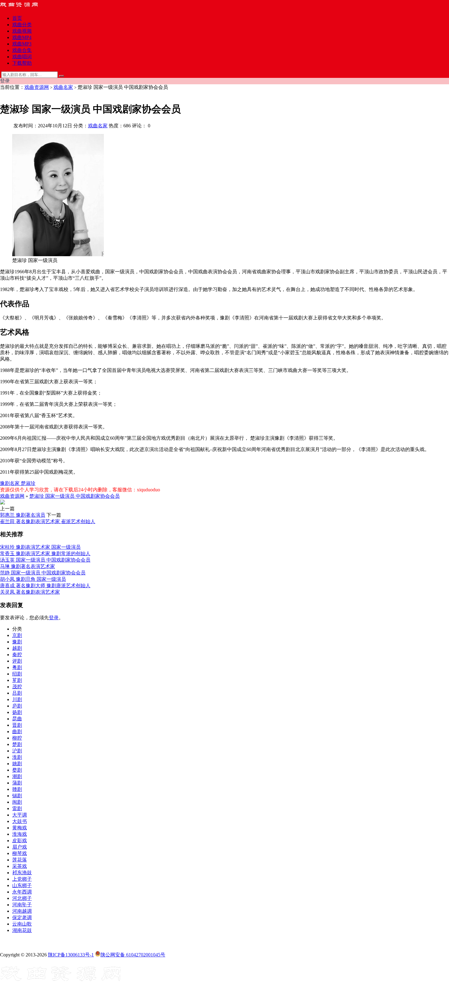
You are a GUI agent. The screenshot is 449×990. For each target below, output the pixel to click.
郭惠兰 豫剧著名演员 (22, 515)
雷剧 (17, 808)
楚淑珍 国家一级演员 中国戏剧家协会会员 (74, 496)
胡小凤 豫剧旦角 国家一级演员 (33, 579)
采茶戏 (19, 866)
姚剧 (17, 763)
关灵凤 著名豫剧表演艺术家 (30, 592)
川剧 (17, 699)
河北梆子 (22, 898)
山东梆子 (22, 885)
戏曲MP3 (21, 43)
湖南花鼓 (22, 930)
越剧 (17, 648)
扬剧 (17, 712)
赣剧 (17, 789)
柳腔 (17, 738)
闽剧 (17, 802)
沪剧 (17, 750)
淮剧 (17, 757)
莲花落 (19, 859)
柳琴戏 (19, 853)
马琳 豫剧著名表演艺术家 (27, 566)
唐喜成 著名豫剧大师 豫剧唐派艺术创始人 (45, 585)
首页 (17, 18)
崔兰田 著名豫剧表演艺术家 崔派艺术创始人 (47, 521)
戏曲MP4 (21, 37)
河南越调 (22, 911)
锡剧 (17, 795)
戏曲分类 (22, 24)
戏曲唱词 (22, 56)
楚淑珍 (28, 483)
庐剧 (17, 705)
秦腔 (17, 654)
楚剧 (17, 744)
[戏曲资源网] (23, 7)
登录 (54, 617)
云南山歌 (22, 923)
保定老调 (22, 917)
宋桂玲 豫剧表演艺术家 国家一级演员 (40, 547)
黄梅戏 (19, 827)
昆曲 (17, 718)
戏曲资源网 (36, 87)
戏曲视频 (22, 31)
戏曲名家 (63, 87)
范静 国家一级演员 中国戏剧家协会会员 (43, 572)
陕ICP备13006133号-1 (71, 954)
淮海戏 (19, 834)
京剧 (17, 635)
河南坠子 (22, 904)
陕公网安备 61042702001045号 (132, 954)
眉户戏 (19, 847)
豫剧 (17, 641)
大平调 (19, 814)
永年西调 (22, 891)
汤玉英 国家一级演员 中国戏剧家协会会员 (45, 559)
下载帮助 (22, 63)
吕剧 (17, 693)
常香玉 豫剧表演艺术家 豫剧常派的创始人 (45, 553)
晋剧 (17, 725)
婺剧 (17, 770)
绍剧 (17, 673)
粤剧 (17, 667)
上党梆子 (22, 879)
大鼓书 (19, 821)
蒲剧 (17, 782)
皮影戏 (19, 840)
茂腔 (17, 686)
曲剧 (17, 731)
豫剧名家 (10, 483)
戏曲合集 (22, 50)
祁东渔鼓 (22, 872)
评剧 (17, 661)
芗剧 (17, 680)
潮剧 (17, 776)
